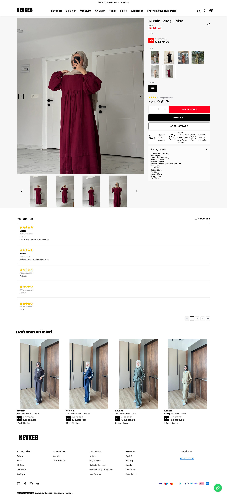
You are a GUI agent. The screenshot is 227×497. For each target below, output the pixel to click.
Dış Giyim (71, 10)
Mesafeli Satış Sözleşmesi (101, 469)
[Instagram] (18, 483)
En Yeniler (56, 10)
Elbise (123, 10)
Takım (112, 10)
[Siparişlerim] (204, 11)
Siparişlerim (131, 474)
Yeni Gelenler (59, 460)
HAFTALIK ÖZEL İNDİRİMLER (161, 10)
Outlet (56, 456)
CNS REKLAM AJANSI (25, 493)
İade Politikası (95, 474)
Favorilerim (131, 469)
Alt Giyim (100, 10)
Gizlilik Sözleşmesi (97, 465)
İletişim (92, 456)
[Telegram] (37, 483)
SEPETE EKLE (189, 109)
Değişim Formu (96, 460)
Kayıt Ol (129, 456)
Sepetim (129, 465)
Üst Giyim (85, 10)
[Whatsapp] (31, 483)
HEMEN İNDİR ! (187, 458)
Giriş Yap (129, 460)
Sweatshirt (137, 10)
